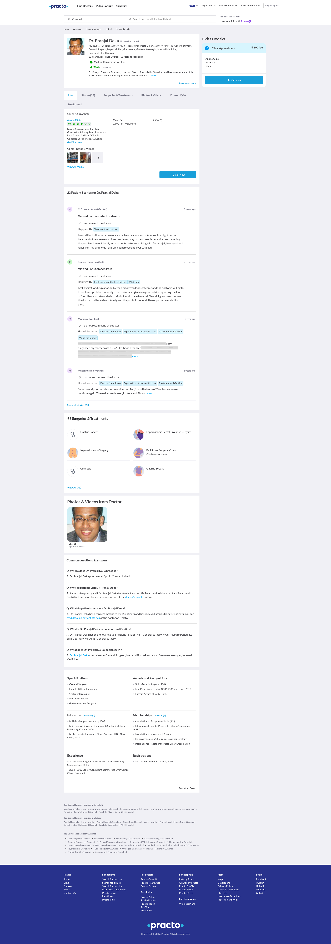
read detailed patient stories (83, 617)
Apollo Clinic (74, 119)
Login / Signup (272, 5)
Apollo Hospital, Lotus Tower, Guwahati (177, 809)
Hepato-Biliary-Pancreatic (83, 689)
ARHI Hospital (127, 812)
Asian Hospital (150, 809)
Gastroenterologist (79, 693)
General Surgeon (78, 684)
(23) (88, 95)
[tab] (70, 95)
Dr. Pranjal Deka (79, 655)
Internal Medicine (78, 698)
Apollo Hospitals (71, 809)
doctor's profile (134, 597)
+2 (97, 157)
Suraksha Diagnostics (108, 812)
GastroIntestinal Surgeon (82, 703)
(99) (74, 487)
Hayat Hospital (87, 809)
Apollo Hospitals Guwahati (109, 809)
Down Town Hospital (132, 809)
